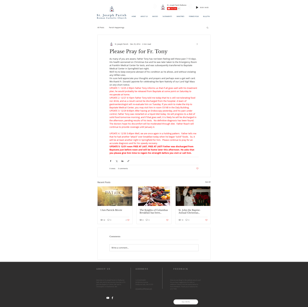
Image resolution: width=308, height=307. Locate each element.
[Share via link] (128, 161)
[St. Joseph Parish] (112, 298)
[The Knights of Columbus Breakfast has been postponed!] (154, 196)
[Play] (197, 7)
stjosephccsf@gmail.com (143, 289)
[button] (207, 27)
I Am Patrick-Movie (111, 210)
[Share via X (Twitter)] (116, 161)
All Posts (100, 27)
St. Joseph (105, 15)
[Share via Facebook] (110, 161)
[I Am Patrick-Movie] (115, 196)
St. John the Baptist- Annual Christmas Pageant (190, 211)
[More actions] (197, 44)
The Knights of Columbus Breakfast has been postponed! (154, 211)
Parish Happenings (116, 27)
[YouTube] (107, 298)
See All (208, 182)
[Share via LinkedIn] (122, 161)
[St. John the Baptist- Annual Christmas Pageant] (193, 196)
